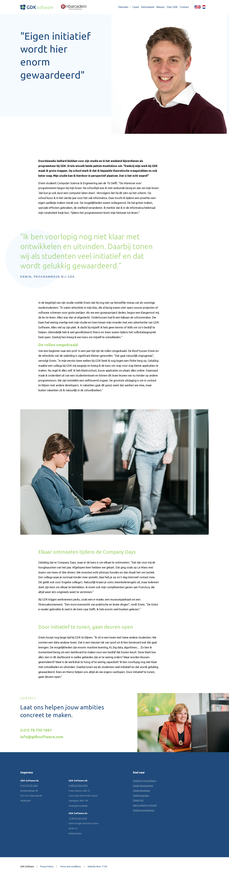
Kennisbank (147, 7)
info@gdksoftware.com (41, 737)
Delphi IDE (138, 800)
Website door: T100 (97, 866)
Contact (184, 7)
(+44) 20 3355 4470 (78, 785)
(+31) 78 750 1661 (36, 730)
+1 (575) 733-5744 (78, 818)
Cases (135, 7)
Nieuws (160, 7)
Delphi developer (141, 790)
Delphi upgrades (141, 795)
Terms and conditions (70, 866)
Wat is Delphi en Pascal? (145, 805)
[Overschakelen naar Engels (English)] (197, 7)
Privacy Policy (46, 866)
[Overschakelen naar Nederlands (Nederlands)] (203, 7)
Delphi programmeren (143, 810)
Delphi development (143, 785)
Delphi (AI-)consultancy (144, 780)
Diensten (123, 7)
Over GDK (172, 7)
